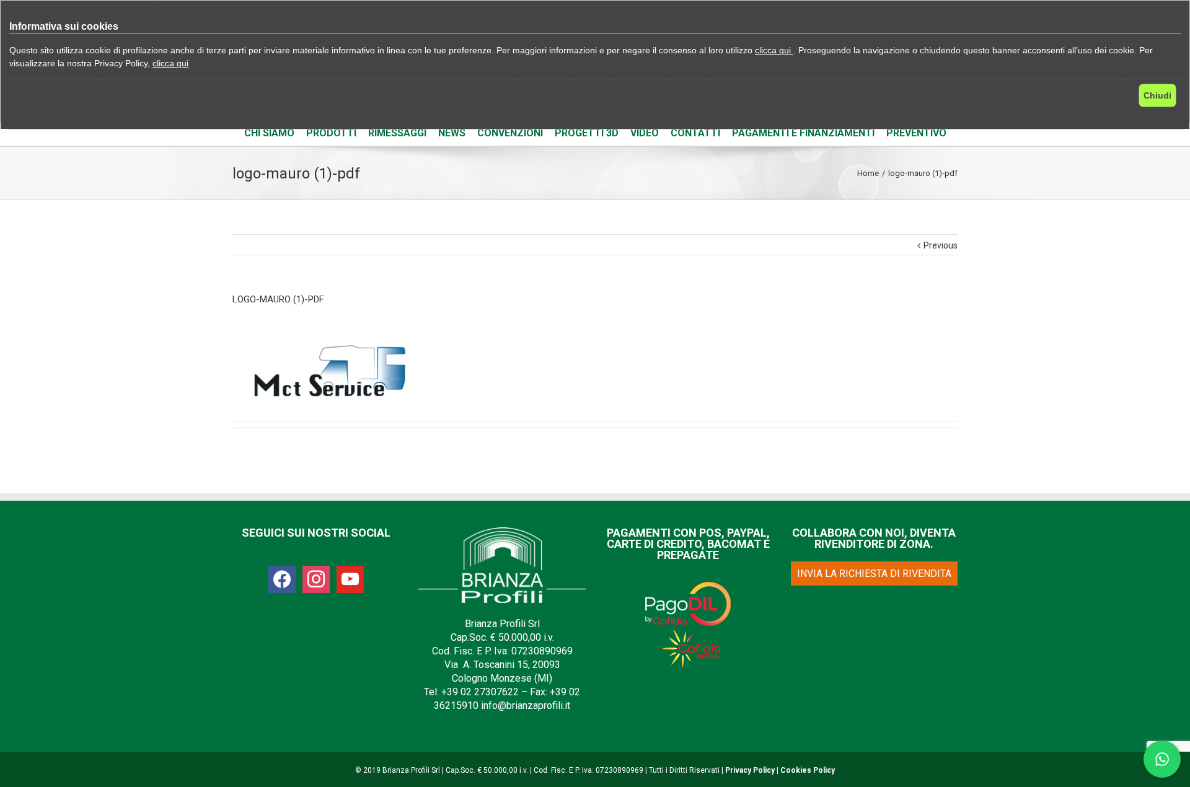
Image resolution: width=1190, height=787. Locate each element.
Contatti (695, 133)
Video (644, 133)
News (451, 133)
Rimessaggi (397, 133)
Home (868, 173)
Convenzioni (510, 133)
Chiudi (1157, 95)
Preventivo (916, 133)
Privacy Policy (750, 770)
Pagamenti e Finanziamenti (803, 133)
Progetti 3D (587, 133)
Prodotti (331, 133)
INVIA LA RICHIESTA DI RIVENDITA (874, 573)
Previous (940, 245)
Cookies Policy (807, 770)
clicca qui (774, 50)
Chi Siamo (269, 133)
